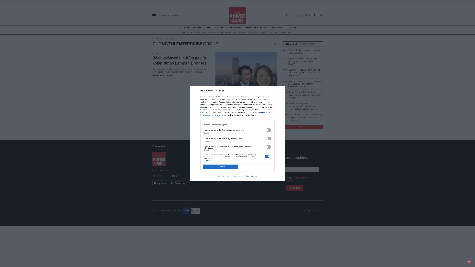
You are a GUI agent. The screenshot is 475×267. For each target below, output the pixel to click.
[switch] (268, 130)
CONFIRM (220, 166)
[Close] (280, 91)
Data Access (237, 176)
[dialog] (237, 133)
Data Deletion (223, 176)
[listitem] (237, 124)
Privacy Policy (251, 176)
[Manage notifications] (469, 262)
